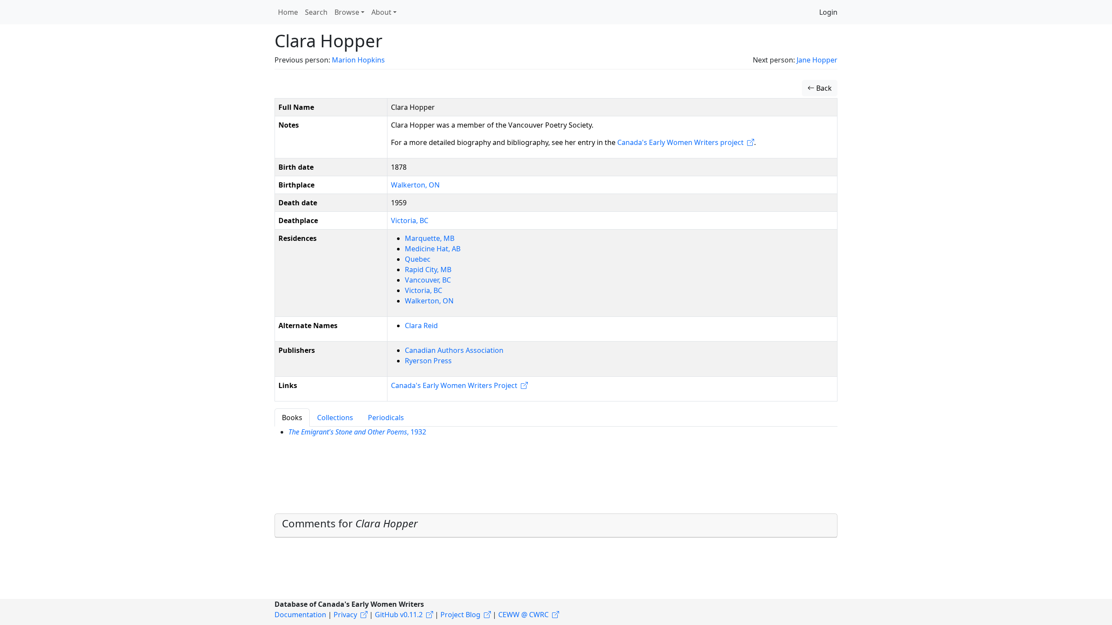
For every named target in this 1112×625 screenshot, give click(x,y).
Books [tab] (292, 417)
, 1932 (357, 432)
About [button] (381, 12)
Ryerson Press (428, 360)
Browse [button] (346, 12)
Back (823, 88)
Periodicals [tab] (386, 417)
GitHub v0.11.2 (399, 614)
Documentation (300, 614)
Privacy (345, 614)
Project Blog (460, 614)
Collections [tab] (335, 417)
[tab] (556, 525)
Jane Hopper (817, 60)
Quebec (417, 259)
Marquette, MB (429, 238)
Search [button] (316, 12)
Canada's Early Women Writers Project (454, 385)
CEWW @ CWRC (523, 614)
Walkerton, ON (415, 185)
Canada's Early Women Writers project (680, 142)
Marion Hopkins (358, 60)
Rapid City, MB (428, 269)
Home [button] (288, 12)
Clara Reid (421, 325)
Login (828, 12)
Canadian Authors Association (454, 350)
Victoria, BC (409, 220)
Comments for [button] (350, 523)
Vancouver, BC (428, 280)
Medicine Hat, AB (432, 248)
